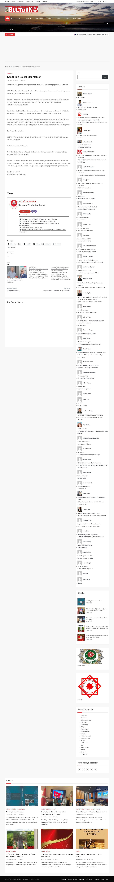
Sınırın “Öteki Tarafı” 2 (84, 239)
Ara (78, 73)
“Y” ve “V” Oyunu (82, 566)
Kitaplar (10, 29)
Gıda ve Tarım (51, 24)
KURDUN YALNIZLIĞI (84, 188)
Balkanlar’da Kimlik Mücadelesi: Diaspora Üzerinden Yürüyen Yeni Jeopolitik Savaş (60, 268)
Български (77, 18)
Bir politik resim (81, 220)
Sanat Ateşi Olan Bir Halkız (85, 556)
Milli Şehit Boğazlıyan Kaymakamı (87, 534)
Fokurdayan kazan (82, 310)
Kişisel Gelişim (79, 24)
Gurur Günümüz (82, 405)
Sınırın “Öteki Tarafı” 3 (84, 241)
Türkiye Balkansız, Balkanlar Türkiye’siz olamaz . (56, 290)
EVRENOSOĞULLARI (84, 270)
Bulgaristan (15, 18)
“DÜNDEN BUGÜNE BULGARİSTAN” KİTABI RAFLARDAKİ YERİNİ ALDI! (97, 627)
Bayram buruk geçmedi (84, 389)
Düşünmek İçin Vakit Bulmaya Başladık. (89, 524)
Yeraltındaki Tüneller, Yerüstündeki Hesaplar (90, 415)
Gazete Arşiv (29, 1)
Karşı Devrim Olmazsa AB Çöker (87, 312)
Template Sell (35, 879)
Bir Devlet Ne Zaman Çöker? (86, 378)
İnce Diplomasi (81, 488)
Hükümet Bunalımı (83, 376)
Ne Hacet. (80, 138)
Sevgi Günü (80, 196)
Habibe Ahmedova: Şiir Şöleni (86, 209)
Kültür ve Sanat (85, 743)
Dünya (59, 18)
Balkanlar (27, 18)
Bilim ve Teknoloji (25, 24)
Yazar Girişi (45, 1)
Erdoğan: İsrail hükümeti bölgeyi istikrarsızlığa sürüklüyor (83, 34)
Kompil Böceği (81, 325)
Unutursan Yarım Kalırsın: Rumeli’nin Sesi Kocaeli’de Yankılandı (15, 280)
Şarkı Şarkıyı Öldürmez (84, 444)
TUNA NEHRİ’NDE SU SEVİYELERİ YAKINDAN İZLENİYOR (38, 221)
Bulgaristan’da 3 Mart (83, 486)
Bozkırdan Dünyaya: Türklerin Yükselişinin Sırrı (91, 287)
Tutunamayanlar (82, 547)
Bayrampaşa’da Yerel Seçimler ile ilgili (88, 454)
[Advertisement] (57, 49)
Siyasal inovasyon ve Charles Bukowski (89, 463)
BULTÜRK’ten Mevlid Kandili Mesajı (32, 227)
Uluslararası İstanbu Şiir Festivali (87, 207)
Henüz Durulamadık (83, 441)
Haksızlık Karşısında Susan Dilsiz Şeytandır (90, 262)
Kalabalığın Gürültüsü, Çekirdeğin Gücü (88, 513)
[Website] (35, 211)
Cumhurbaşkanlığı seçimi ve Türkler (88, 365)
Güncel (83, 734)
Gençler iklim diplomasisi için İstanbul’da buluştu (91, 175)
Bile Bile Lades (81, 109)
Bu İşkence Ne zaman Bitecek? (86, 249)
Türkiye (50, 18)
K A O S (79, 403)
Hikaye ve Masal (65, 24)
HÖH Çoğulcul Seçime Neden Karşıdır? (89, 344)
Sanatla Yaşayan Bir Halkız (85, 558)
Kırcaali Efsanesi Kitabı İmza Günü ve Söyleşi (96, 618)
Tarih (82, 745)
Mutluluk (79, 583)
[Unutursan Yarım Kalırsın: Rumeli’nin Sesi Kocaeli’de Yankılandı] (17, 272)
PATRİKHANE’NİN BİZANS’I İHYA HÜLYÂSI (90, 537)
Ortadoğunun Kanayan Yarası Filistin (88, 273)
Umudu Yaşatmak (82, 476)
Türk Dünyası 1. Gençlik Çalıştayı (87, 107)
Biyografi (39, 24)
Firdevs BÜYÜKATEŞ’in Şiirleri (86, 198)
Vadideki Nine (81, 386)
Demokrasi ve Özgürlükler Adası (86, 135)
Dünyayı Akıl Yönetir (83, 228)
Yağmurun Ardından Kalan (85, 230)
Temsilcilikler (20, 1)
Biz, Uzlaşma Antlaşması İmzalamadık (88, 526)
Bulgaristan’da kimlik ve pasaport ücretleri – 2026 (91, 352)
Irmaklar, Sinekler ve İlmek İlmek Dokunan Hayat (91, 515)
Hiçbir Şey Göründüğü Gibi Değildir (87, 367)
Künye (13, 1)
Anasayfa (7, 1)
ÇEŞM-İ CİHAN (82, 429)
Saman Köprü (81, 478)
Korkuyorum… (81, 97)
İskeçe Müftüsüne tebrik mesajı (86, 251)
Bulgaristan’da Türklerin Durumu (86, 333)
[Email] (32, 211)
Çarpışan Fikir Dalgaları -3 (85, 568)
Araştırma (10, 24)
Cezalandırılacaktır (83, 217)
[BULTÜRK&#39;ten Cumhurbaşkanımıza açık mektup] (40, 272)
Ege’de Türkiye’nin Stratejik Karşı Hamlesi (89, 301)
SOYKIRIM (80, 452)
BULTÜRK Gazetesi (12, 80)
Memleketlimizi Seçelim (84, 342)
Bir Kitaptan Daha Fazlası (93, 601)
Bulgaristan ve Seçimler (84, 145)
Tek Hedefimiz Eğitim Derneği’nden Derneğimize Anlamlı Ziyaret (96, 610)
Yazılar (67, 18)
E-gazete (37, 1)
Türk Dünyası (39, 18)
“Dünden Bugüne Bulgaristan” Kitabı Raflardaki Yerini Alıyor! (97, 636)
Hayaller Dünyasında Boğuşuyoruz (87, 260)
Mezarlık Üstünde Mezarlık (85, 545)
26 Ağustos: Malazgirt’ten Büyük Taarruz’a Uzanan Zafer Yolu (39, 219)
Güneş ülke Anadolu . (13, 290)
